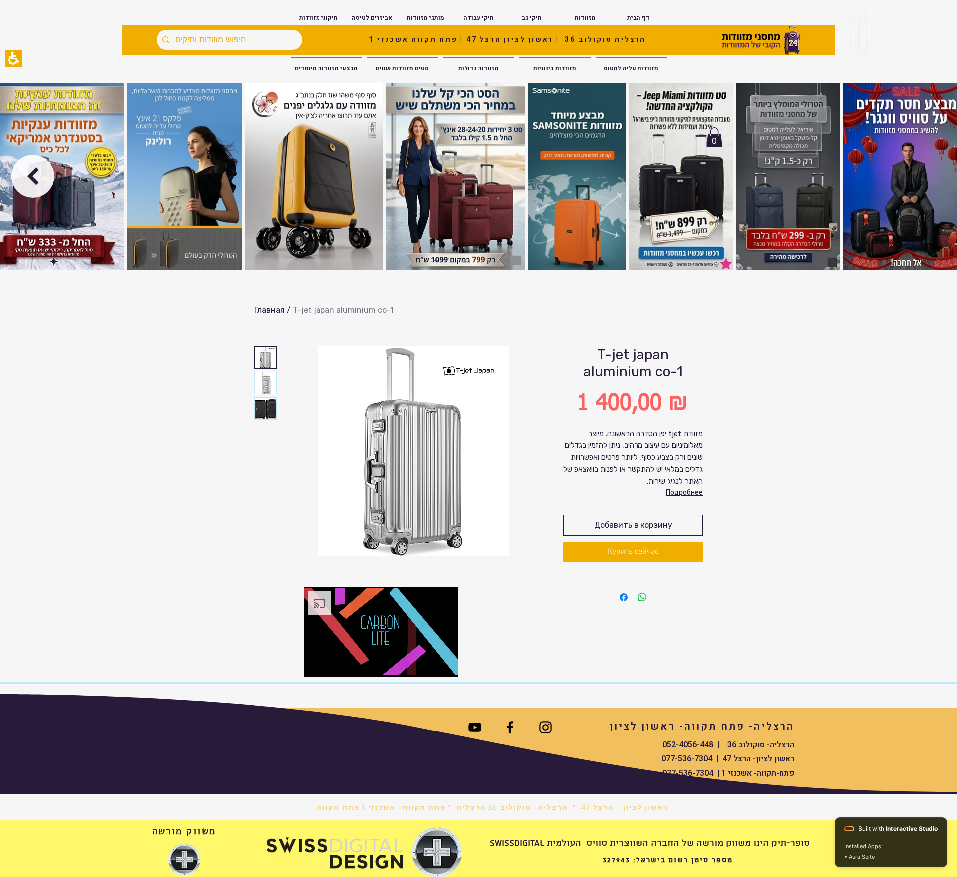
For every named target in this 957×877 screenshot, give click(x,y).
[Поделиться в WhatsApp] (642, 597)
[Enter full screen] (444, 663)
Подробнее (684, 492)
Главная (269, 310)
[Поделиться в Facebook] (624, 597)
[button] (13, 58)
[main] (478, 478)
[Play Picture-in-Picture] (427, 663)
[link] (545, 727)
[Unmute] (333, 663)
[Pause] (316, 663)
